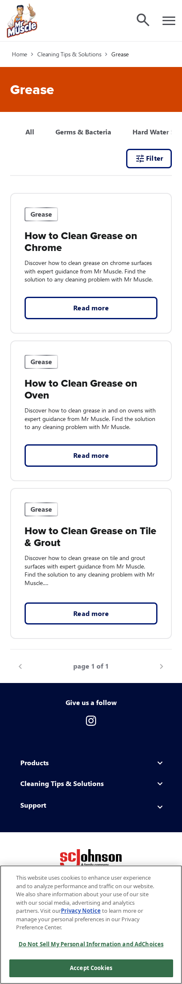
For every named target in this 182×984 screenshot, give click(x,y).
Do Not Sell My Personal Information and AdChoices (91, 944)
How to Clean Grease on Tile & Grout (90, 537)
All (29, 131)
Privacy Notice (81, 910)
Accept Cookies (91, 968)
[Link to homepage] (22, 20)
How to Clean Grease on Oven (81, 389)
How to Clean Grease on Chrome (81, 242)
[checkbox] (83, 132)
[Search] (143, 19)
